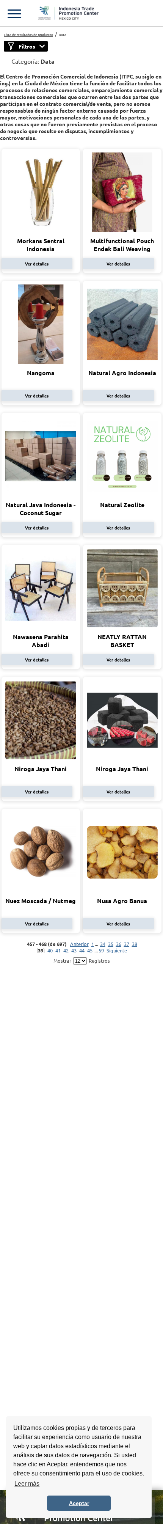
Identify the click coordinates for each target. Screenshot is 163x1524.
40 (50, 950)
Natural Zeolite (122, 505)
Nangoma (41, 373)
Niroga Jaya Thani (40, 769)
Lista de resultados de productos (28, 34)
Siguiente (117, 950)
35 (110, 944)
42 (66, 950)
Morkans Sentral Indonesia (40, 245)
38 (134, 944)
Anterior (79, 944)
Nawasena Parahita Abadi (41, 641)
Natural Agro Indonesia (122, 373)
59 (101, 950)
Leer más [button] (26, 1483)
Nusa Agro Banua (122, 901)
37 (126, 944)
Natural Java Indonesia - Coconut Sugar (40, 509)
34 (102, 944)
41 (58, 950)
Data (62, 34)
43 (74, 950)
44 (82, 950)
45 (89, 950)
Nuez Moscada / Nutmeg (40, 901)
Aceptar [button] (79, 1503)
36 (118, 944)
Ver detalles (37, 264)
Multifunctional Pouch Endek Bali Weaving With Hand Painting (122, 249)
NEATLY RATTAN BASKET (122, 641)
